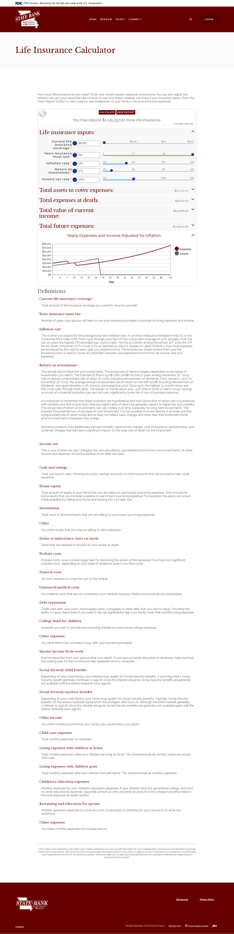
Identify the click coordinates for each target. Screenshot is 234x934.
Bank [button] (93, 19)
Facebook (20, 927)
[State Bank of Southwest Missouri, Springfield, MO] (31, 19)
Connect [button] (135, 19)
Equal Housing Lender (198, 926)
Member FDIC (175, 926)
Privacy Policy (207, 899)
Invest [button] (120, 19)
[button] (117, 132)
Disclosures (182, 899)
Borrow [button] (106, 19)
